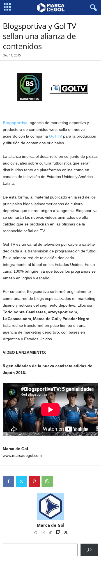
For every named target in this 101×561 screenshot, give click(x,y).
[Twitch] (58, 533)
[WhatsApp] (47, 481)
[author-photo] (50, 506)
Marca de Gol (51, 525)
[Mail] (43, 533)
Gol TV (55, 136)
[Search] (89, 550)
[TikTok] (51, 533)
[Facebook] (8, 481)
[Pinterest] (34, 481)
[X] (21, 481)
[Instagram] (36, 533)
